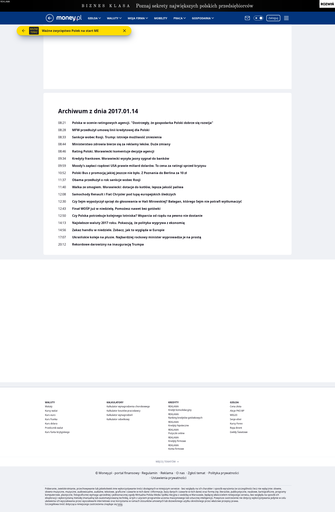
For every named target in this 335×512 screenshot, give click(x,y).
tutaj (119, 504)
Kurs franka (51, 419)
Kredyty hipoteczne (178, 425)
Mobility (160, 18)
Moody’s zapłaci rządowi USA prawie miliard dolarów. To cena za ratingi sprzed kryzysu (139, 166)
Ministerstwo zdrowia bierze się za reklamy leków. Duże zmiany (121, 144)
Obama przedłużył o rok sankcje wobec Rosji (106, 180)
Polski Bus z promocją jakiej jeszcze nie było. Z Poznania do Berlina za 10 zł (129, 173)
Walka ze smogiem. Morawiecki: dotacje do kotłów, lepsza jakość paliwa (127, 187)
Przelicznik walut (54, 427)
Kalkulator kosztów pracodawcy (123, 410)
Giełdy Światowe (239, 432)
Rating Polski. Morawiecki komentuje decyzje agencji (113, 151)
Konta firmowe (176, 448)
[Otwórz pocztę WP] (247, 18)
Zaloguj (273, 18)
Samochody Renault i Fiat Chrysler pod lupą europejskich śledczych (124, 194)
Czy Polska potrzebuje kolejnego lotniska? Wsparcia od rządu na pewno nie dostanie (137, 216)
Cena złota (235, 406)
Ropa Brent (236, 427)
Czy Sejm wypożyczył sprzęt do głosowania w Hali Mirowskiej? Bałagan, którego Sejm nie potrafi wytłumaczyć (157, 201)
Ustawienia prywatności (168, 478)
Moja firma (136, 18)
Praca (178, 18)
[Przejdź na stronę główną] (50, 21)
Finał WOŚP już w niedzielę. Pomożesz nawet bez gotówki (116, 209)
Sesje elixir (236, 419)
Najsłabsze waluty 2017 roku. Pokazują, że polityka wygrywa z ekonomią (128, 223)
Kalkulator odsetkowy (118, 419)
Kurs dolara (51, 423)
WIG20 (233, 415)
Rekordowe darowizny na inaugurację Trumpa (108, 244)
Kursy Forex (236, 423)
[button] (258, 18)
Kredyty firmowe (177, 441)
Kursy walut (51, 410)
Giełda (93, 18)
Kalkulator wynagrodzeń (120, 415)
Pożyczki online (176, 433)
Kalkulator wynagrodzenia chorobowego (128, 406)
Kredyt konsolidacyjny (180, 410)
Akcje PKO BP (237, 410)
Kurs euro (50, 415)
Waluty (112, 18)
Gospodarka (201, 18)
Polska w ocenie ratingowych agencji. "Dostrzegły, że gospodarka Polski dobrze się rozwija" (142, 123)
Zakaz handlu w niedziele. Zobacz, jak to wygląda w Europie (118, 230)
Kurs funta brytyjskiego (57, 432)
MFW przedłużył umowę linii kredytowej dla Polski (110, 130)
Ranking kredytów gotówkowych (185, 417)
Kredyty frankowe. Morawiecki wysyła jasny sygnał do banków (120, 159)
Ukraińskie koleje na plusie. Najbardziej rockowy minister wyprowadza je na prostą (136, 237)
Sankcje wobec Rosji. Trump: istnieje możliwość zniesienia (117, 137)
